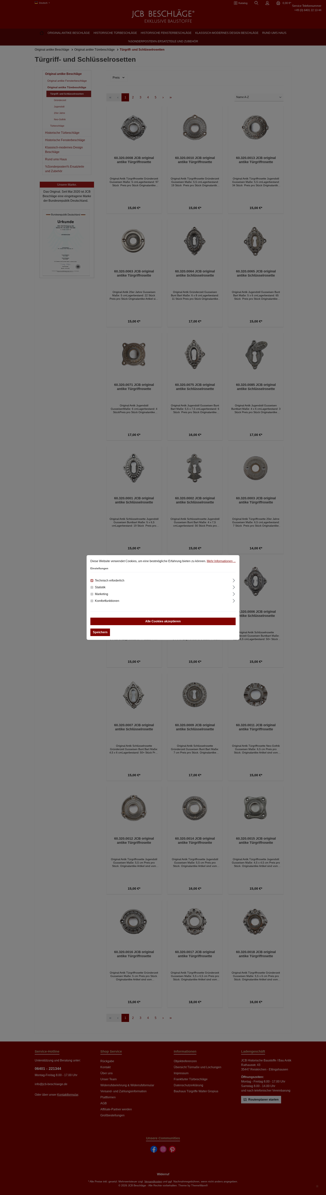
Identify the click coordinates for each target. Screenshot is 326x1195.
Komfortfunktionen (107, 600)
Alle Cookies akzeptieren (163, 621)
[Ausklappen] (234, 580)
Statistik (100, 587)
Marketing (101, 594)
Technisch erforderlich (109, 580)
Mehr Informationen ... (221, 561)
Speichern (100, 632)
